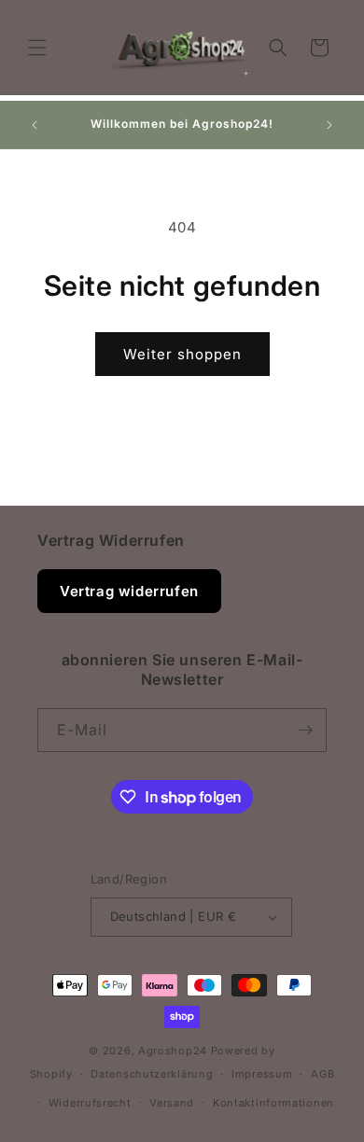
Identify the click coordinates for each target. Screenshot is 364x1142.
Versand (171, 1102)
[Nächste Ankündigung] (329, 125)
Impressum (261, 1073)
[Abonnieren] (305, 730)
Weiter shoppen (182, 354)
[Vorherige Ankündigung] (34, 125)
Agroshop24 (172, 1050)
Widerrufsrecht (90, 1102)
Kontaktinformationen (273, 1102)
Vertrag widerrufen (129, 591)
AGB (322, 1073)
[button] (37, 47)
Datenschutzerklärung (152, 1073)
